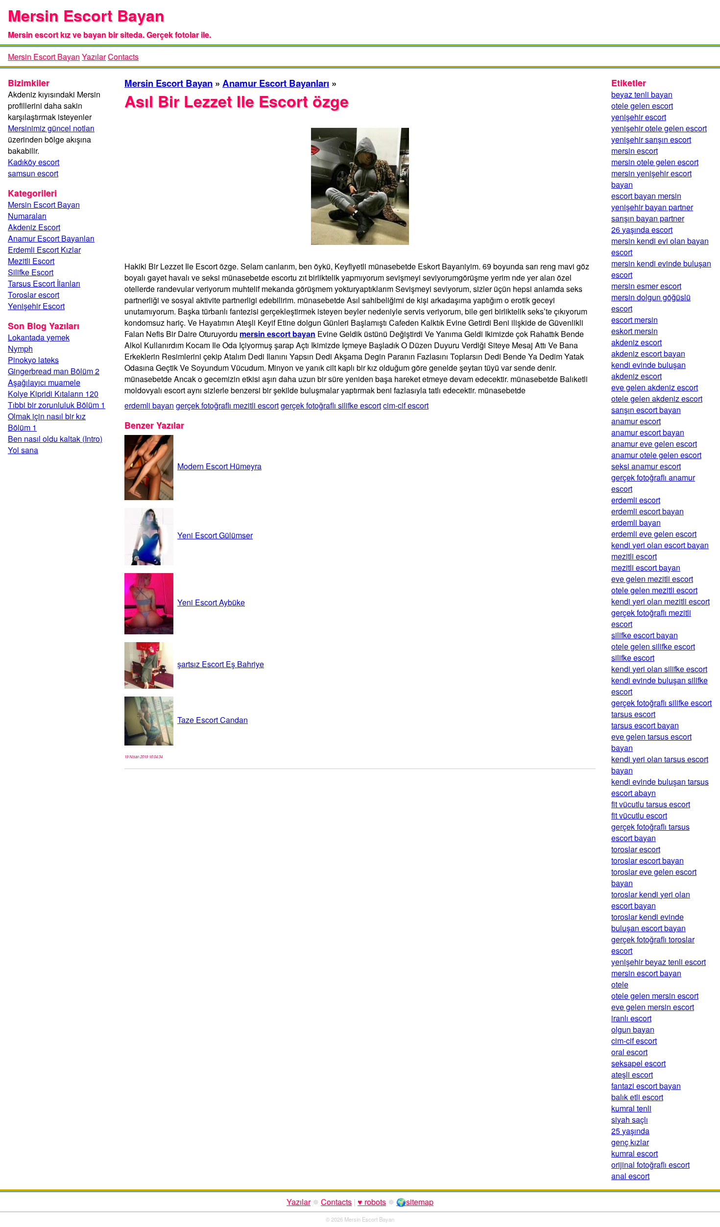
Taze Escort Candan (212, 719)
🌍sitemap (414, 1201)
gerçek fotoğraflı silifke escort (331, 405)
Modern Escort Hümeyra (219, 466)
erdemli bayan (149, 405)
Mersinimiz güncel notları (51, 128)
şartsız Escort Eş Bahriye (220, 664)
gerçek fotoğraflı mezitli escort (227, 405)
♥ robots (372, 1201)
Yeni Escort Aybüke (211, 602)
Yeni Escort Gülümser (215, 535)
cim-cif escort (406, 405)
